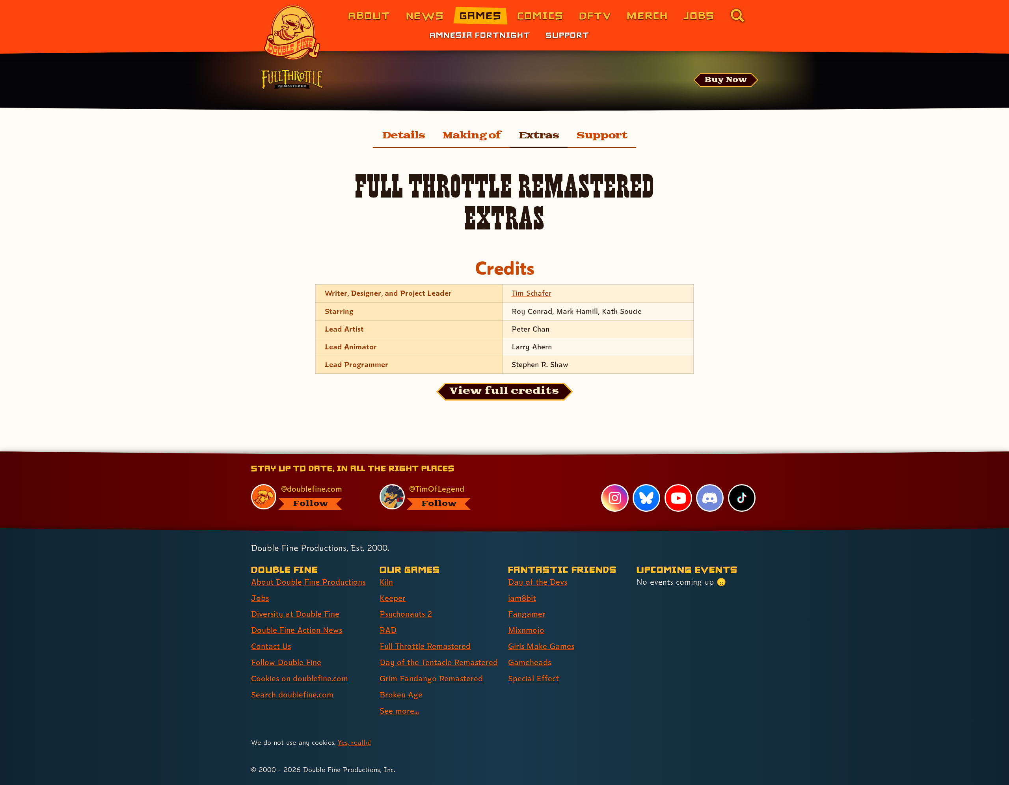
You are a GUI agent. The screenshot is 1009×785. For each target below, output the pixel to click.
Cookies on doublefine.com (299, 678)
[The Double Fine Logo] (292, 32)
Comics (540, 15)
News (425, 15)
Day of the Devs (537, 582)
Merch (647, 15)
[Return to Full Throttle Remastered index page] (291, 80)
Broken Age (401, 694)
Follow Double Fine (286, 662)
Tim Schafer (531, 293)
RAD (388, 630)
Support (567, 35)
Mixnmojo (526, 630)
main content (546, 454)
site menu (496, 454)
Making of (472, 135)
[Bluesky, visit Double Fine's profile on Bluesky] (646, 498)
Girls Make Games (541, 646)
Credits (504, 268)
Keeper (393, 598)
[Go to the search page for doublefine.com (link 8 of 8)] (737, 15)
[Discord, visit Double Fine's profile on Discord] (710, 498)
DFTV (595, 15)
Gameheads (529, 662)
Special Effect (533, 678)
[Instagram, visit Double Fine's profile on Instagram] (615, 498)
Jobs (699, 15)
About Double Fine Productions (308, 582)
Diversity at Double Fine (295, 614)
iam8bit (522, 598)
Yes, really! (354, 742)
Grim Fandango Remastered (431, 678)
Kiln (386, 582)
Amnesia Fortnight (480, 35)
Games (481, 15)
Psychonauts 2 (406, 614)
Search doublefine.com (292, 694)
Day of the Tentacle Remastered (439, 662)
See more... (399, 711)
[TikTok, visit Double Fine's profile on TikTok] (742, 498)
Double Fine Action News (296, 630)
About (369, 15)
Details (403, 135)
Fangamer (526, 614)
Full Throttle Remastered (425, 646)
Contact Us (271, 646)
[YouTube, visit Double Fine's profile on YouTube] (678, 498)
